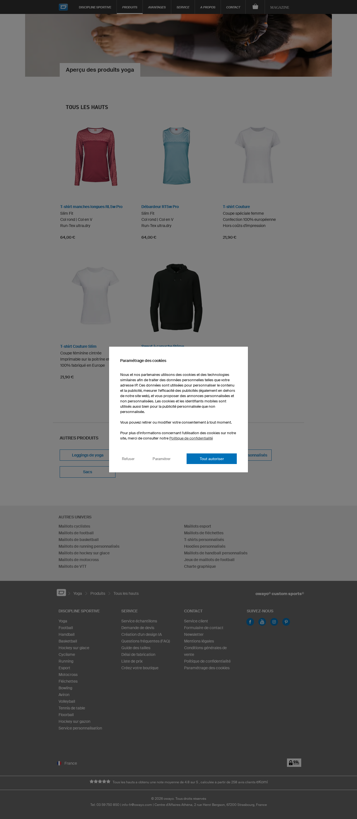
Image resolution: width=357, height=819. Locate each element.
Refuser (128, 459)
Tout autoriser (212, 458)
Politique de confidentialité (191, 438)
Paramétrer (161, 459)
